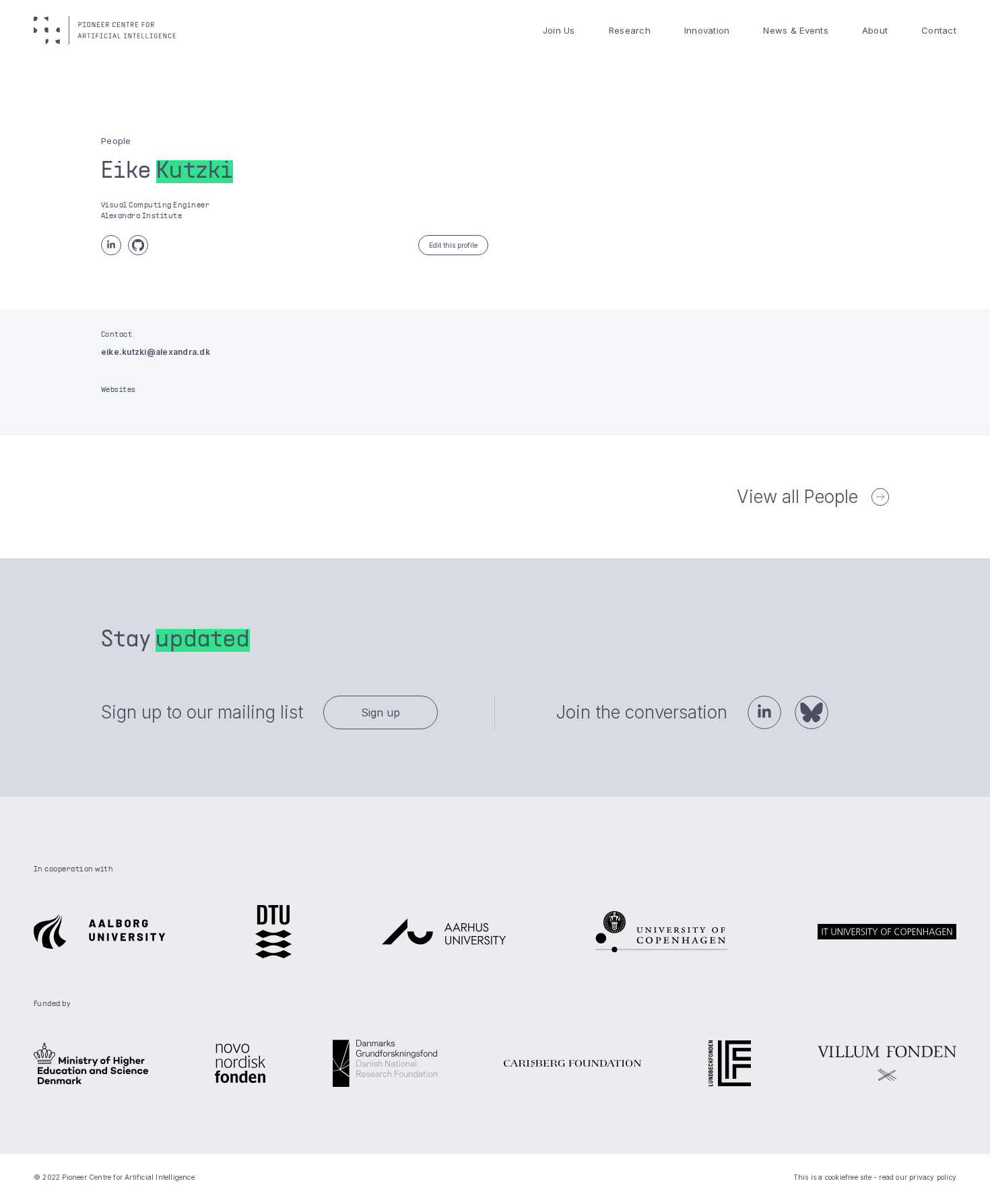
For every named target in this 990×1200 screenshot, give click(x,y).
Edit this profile (453, 245)
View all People (797, 496)
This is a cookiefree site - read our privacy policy (874, 1177)
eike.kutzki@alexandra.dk (155, 352)
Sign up (380, 712)
